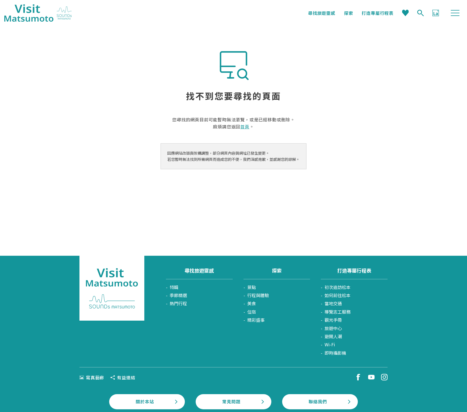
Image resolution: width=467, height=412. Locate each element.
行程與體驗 (258, 295)
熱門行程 (178, 303)
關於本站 (145, 401)
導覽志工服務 (338, 311)
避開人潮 (333, 336)
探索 (348, 13)
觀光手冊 (333, 320)
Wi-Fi (330, 344)
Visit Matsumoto (38, 13)
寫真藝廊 (95, 377)
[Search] (420, 13)
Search (420, 13)
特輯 (174, 287)
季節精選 (178, 295)
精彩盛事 (256, 320)
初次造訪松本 (338, 287)
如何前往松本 (338, 295)
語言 (435, 13)
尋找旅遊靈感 (321, 13)
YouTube (371, 377)
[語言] (435, 13)
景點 (251, 287)
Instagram (384, 377)
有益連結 (126, 377)
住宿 (251, 311)
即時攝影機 (335, 353)
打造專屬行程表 (377, 13)
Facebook (358, 377)
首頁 (244, 126)
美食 (251, 303)
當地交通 (333, 303)
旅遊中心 (333, 328)
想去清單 (405, 13)
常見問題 (231, 401)
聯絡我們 (318, 401)
